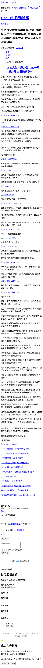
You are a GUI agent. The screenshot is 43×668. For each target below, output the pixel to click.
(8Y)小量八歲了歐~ (8, 477)
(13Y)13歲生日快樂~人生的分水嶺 (14, 454)
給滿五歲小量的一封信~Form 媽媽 (14, 490)
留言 (18, 524)
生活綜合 (19, 48)
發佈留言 (5, 553)
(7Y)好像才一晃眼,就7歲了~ (12, 481)
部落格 (8, 55)
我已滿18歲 (5, 663)
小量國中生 (19, 530)
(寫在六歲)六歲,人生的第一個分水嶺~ (16, 486)
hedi (2, 511)
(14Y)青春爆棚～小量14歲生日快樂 (15, 449)
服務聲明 (25, 636)
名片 (7, 58)
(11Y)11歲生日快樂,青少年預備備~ (15, 463)
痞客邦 (13, 524)
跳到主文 (4, 24)
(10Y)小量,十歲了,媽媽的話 (12, 467)
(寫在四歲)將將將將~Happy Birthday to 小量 (18, 495)
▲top (3, 534)
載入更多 (5, 539)
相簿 (7, 52)
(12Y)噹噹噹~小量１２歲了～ (13, 458)
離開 (13, 663)
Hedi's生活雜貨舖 (15, 18)
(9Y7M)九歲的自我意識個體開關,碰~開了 (17, 472)
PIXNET (10, 633)
